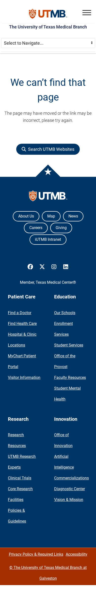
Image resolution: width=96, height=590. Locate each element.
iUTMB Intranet (48, 239)
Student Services (68, 345)
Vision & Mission (68, 499)
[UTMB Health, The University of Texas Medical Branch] (48, 197)
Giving (61, 227)
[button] (86, 13)
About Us (26, 216)
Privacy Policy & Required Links (36, 554)
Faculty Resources (70, 377)
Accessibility (76, 554)
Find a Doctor (19, 312)
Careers (35, 227)
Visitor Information (24, 377)
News (73, 216)
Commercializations (71, 478)
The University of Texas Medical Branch (48, 26)
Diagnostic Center (69, 489)
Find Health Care (22, 323)
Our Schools (64, 312)
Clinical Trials (19, 478)
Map (51, 216)
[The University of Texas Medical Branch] (48, 14)
